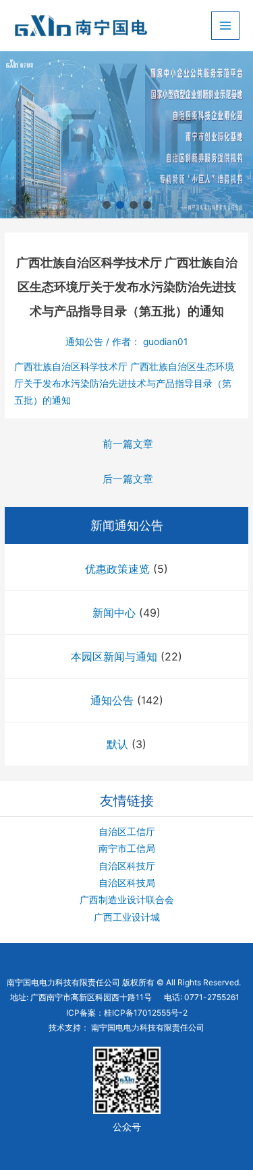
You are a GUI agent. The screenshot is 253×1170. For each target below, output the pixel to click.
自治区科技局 (127, 883)
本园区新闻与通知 (114, 656)
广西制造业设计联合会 (127, 899)
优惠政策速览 (117, 569)
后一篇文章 (128, 479)
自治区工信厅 (127, 831)
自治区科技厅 (127, 866)
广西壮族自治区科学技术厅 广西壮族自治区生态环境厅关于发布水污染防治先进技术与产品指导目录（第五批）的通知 (124, 383)
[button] (107, 205)
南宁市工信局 (127, 848)
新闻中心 (114, 612)
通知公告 (112, 700)
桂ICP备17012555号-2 (146, 1013)
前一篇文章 (128, 444)
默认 (117, 744)
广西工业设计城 (127, 917)
